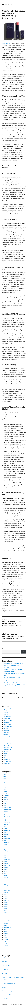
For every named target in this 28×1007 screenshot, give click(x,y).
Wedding (6, 939)
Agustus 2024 (7, 749)
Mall (5, 857)
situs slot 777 (5, 987)
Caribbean (6, 795)
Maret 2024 (7, 759)
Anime (5, 780)
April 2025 (6, 734)
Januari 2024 (7, 763)
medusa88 (5, 998)
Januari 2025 (7, 740)
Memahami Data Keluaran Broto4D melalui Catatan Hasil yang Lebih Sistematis (13, 665)
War (5, 935)
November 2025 (8, 722)
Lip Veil (17, 610)
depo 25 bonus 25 (7, 991)
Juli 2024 (6, 751)
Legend (6, 852)
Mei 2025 (6, 732)
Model (5, 861)
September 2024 (8, 747)
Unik (5, 929)
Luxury (5, 853)
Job (4, 846)
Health (5, 836)
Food (5, 826)
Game (5, 828)
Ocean (5, 883)
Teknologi (6, 920)
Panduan (6, 887)
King (5, 850)
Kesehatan (6, 848)
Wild (5, 941)
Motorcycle (7, 865)
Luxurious (21, 610)
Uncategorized (7, 927)
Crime (5, 813)
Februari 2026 (7, 716)
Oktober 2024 (7, 745)
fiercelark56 (6, 608)
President (6, 900)
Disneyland (7, 817)
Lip (14, 610)
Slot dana (4, 973)
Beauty (18, 608)
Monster (6, 863)
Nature (5, 881)
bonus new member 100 (8, 983)
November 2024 (8, 744)
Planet (5, 894)
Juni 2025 (6, 730)
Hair (5, 832)
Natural (6, 879)
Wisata (5, 943)
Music (5, 873)
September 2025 (8, 726)
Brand (5, 791)
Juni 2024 (6, 753)
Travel (5, 925)
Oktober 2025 (7, 724)
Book (5, 789)
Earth (5, 820)
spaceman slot (7, 914)
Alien (5, 774)
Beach (5, 784)
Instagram (6, 842)
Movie (5, 869)
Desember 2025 (8, 720)
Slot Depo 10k (6, 965)
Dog (5, 819)
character (6, 801)
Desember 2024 (8, 742)
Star (5, 916)
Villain (5, 931)
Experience (10, 610)
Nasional (6, 877)
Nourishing (4, 611)
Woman (6, 945)
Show (5, 910)
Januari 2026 (7, 718)
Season (5, 908)
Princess (6, 902)
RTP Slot (4, 962)
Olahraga (6, 885)
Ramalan (6, 904)
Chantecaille (5, 610)
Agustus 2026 (7, 709)
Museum (6, 871)
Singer (5, 912)
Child (5, 803)
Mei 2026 (6, 714)
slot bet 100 (5, 958)
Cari (3, 649)
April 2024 (6, 757)
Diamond (6, 815)
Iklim (5, 840)
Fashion (6, 824)
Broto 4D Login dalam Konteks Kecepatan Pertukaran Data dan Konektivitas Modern (12, 679)
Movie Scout (7, 5)
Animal (5, 778)
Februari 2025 (7, 738)
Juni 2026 (6, 712)
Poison (5, 896)
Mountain (6, 867)
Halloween (6, 834)
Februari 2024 (7, 761)
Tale (5, 918)
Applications (7, 782)
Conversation (7, 809)
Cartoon (6, 797)
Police (5, 898)
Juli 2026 (6, 710)
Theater (6, 923)
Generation (7, 830)
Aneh (5, 776)
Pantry (5, 888)
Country (6, 811)
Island (5, 844)
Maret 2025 (7, 736)
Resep (5, 906)
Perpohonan (7, 890)
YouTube (6, 947)
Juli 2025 (6, 728)
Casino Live (5, 969)
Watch (5, 937)
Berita (5, 787)
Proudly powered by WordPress (15, 1004)
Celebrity (6, 799)
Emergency (7, 822)
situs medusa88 (6, 995)
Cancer (5, 793)
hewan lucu (7, 838)
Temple (6, 921)
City (5, 805)
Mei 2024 (6, 755)
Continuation (7, 807)
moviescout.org (6, 43)
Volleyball (6, 933)
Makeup (6, 855)
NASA (5, 875)
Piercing (6, 892)
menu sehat (7, 859)
